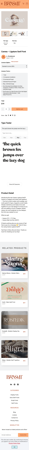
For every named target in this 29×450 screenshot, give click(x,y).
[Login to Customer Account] (27, 3)
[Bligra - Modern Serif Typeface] (14, 349)
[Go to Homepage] (12, 6)
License (14, 415)
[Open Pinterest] (18, 385)
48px (18, 137)
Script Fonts (14, 400)
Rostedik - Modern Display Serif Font (11, 331)
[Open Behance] (11, 385)
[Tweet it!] (10, 115)
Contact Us (14, 417)
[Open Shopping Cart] (23, 3)
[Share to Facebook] (8, 115)
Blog (14, 412)
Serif (3, 274)
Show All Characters (14, 184)
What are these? (14, 61)
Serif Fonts (14, 403)
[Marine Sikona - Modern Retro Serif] (14, 262)
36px (11, 137)
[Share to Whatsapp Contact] (15, 115)
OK (14, 447)
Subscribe (23, 435)
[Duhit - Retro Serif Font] (14, 291)
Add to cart (19, 109)
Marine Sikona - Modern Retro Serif (11, 273)
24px (4, 137)
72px (25, 137)
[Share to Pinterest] (12, 115)
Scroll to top (27, 368)
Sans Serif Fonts (14, 397)
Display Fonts (14, 395)
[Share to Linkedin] (6, 115)
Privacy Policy (15, 420)
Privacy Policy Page (14, 443)
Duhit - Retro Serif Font (8, 302)
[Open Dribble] (14, 385)
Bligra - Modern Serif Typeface (10, 360)
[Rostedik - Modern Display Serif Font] (14, 320)
